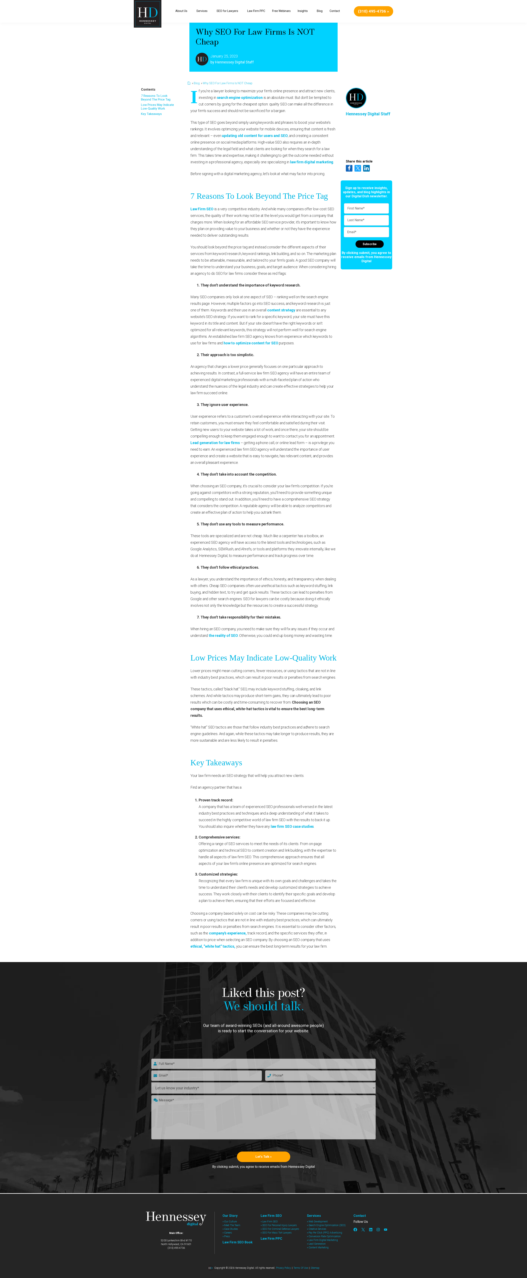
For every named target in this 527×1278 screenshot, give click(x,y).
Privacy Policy (283, 1267)
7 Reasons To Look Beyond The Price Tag (155, 97)
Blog (197, 83)
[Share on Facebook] (349, 168)
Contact (359, 1216)
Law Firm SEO (201, 209)
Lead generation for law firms (215, 443)
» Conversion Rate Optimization (324, 1236)
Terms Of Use (301, 1267)
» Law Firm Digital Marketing (322, 1240)
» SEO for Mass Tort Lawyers (276, 1232)
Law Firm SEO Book (238, 1242)
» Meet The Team (231, 1225)
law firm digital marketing (311, 162)
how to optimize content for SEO (251, 343)
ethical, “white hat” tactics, (212, 946)
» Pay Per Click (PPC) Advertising (324, 1232)
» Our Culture (230, 1221)
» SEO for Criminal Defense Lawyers (280, 1229)
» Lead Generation (316, 1243)
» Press (226, 1236)
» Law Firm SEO (269, 1221)
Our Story (230, 1216)
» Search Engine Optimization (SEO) (326, 1225)
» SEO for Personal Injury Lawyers (279, 1225)
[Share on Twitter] (357, 168)
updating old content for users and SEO (255, 135)
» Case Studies (230, 1229)
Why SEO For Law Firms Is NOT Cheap (227, 83)
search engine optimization (240, 97)
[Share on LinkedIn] (366, 168)
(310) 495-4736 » (373, 11)
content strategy (281, 310)
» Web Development (317, 1221)
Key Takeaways (151, 114)
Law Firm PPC (271, 1239)
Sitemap (315, 1267)
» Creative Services (316, 1229)
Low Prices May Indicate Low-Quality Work (157, 106)
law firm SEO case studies (292, 826)
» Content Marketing (318, 1247)
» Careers (227, 1232)
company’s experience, (228, 933)
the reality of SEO (223, 635)
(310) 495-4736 (176, 1247)
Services (314, 1216)
